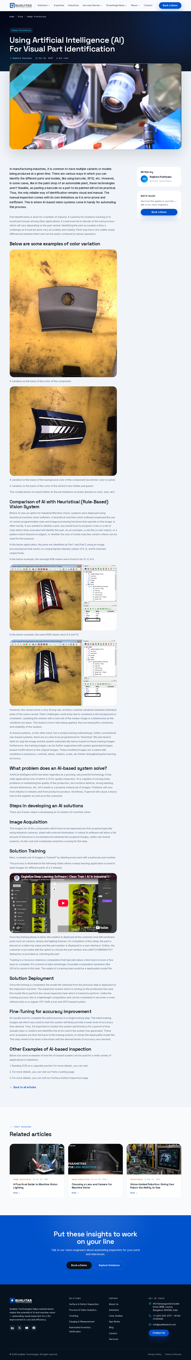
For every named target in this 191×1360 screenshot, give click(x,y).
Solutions (42, 5)
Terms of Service (173, 1354)
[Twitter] (19, 1328)
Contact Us (159, 1332)
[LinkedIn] (12, 1328)
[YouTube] (27, 1328)
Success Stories (91, 5)
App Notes (114, 1321)
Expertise (59, 5)
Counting (73, 1315)
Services (113, 1339)
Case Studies (116, 1315)
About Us (113, 1304)
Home (12, 16)
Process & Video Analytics (83, 1310)
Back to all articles (24, 1087)
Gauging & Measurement (81, 1321)
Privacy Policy (155, 1354)
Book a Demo (170, 5)
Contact (148, 5)
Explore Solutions (109, 1265)
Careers (113, 1333)
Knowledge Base (115, 5)
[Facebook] (34, 1328)
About (134, 5)
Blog (20, 16)
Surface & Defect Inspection (84, 1304)
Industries (73, 5)
